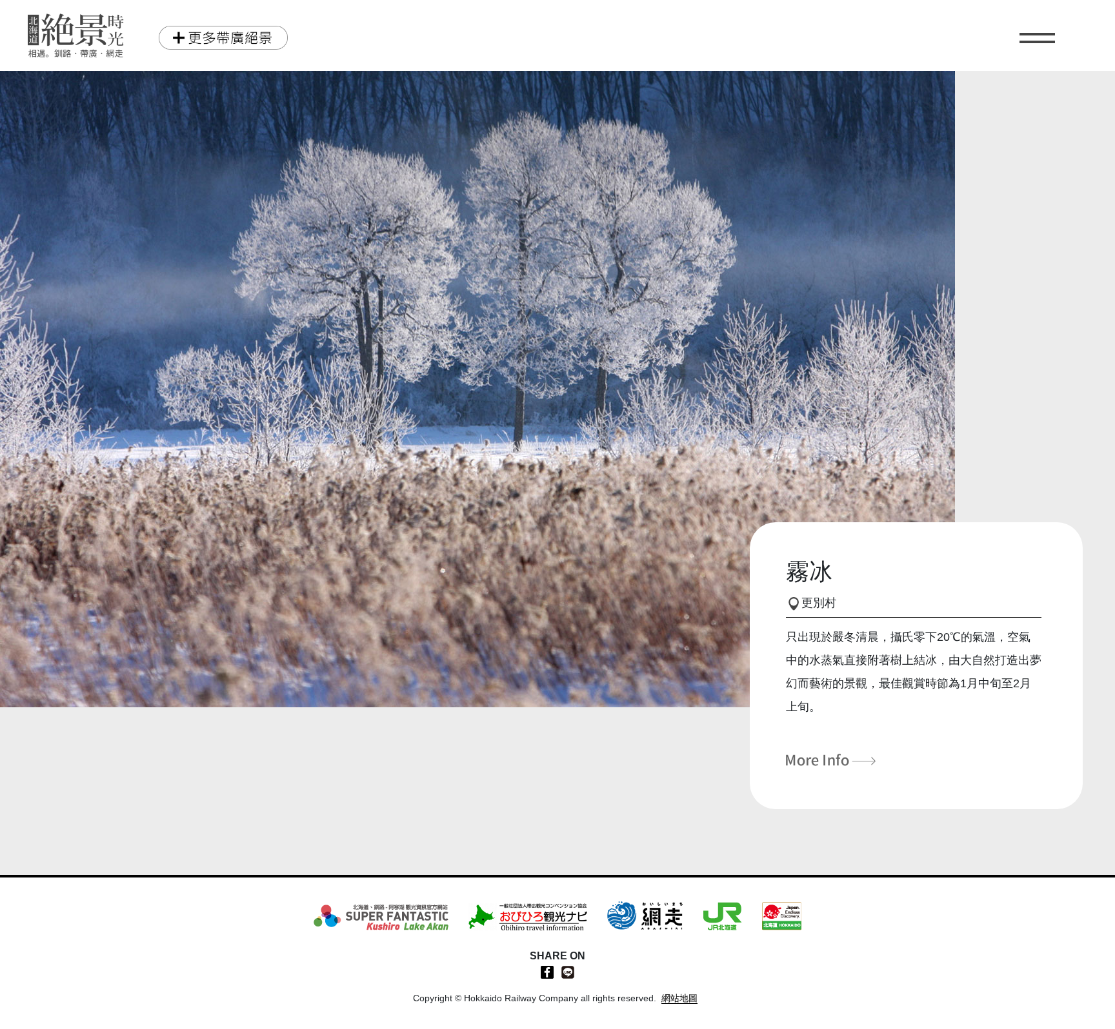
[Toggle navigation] (1037, 42)
